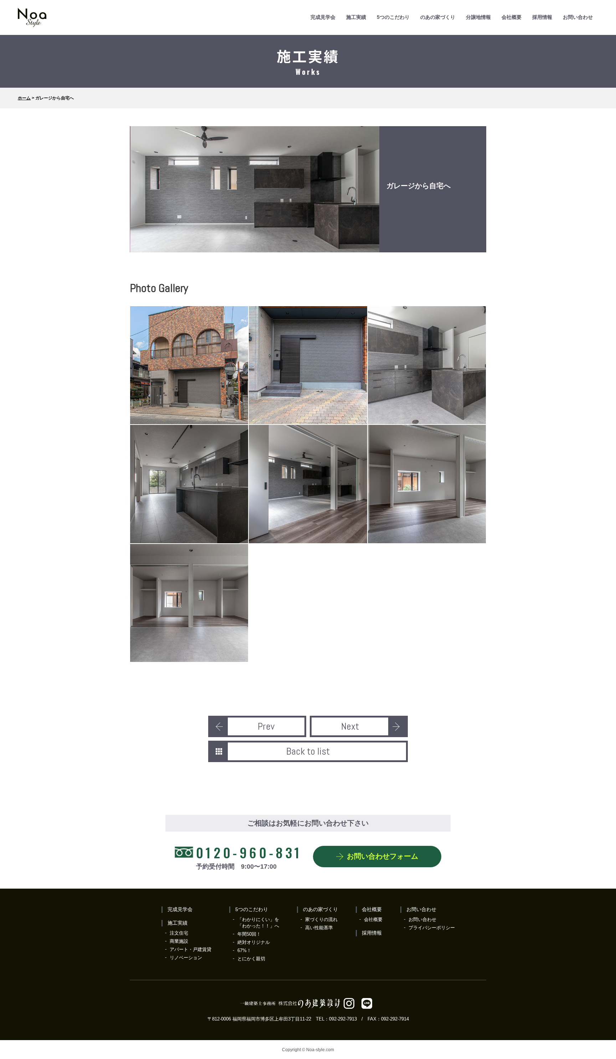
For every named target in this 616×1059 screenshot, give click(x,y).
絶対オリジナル (253, 942)
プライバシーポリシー (432, 927)
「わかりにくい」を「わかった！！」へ (258, 923)
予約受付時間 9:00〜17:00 (249, 856)
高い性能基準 (319, 927)
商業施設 (179, 941)
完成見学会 (322, 17)
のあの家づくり (437, 17)
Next (350, 726)
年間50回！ (249, 934)
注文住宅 (179, 933)
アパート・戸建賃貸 (190, 949)
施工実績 (356, 17)
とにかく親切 (251, 958)
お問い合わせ (578, 17)
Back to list (308, 751)
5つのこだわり (393, 17)
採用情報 (542, 17)
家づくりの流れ (321, 919)
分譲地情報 (478, 17)
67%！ (244, 950)
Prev (266, 726)
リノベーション (186, 957)
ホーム (24, 98)
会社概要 (512, 17)
